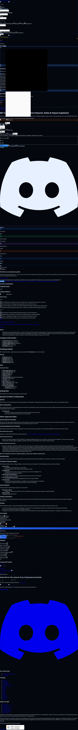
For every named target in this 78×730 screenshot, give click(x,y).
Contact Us (4, 704)
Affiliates (4, 688)
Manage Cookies (6, 708)
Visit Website (12, 146)
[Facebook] (3, 590)
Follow (8, 123)
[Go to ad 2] (1, 64)
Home (1, 109)
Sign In (1, 34)
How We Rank (5, 684)
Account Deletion (6, 711)
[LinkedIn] (2, 590)
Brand (3, 693)
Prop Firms (5, 108)
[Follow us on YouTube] (4, 46)
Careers (4, 687)
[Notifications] (1, 106)
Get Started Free (4, 99)
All (0, 73)
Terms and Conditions (7, 705)
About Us (4, 680)
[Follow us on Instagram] (3, 46)
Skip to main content (5, 0)
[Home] (0, 108)
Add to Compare (21, 146)
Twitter (2, 147)
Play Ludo (4, 699)
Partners (4, 691)
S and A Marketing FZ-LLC (8, 673)
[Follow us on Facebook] (5, 46)
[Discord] (39, 668)
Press (3, 692)
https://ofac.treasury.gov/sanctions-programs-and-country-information (43, 434)
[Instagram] (0, 590)
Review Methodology (7, 685)
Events (3, 689)
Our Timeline (5, 681)
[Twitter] (4, 590)
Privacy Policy (22, 582)
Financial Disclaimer (7, 709)
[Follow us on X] (1, 46)
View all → (2, 564)
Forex (3, 73)
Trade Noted (5, 675)
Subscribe (13, 580)
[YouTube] (6, 590)
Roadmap (4, 695)
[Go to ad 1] (0, 64)
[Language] (1, 102)
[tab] (2, 281)
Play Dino (4, 697)
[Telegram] (5, 590)
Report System (5, 712)
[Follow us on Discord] (0, 46)
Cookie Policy (5, 707)
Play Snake (4, 696)
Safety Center (5, 683)
